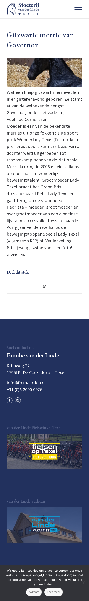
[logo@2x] (37, 9)
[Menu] (76, 9)
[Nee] (83, 583)
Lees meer (53, 592)
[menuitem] (76, 9)
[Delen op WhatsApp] (44, 286)
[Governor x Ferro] (44, 72)
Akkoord (34, 592)
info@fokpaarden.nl (26, 382)
